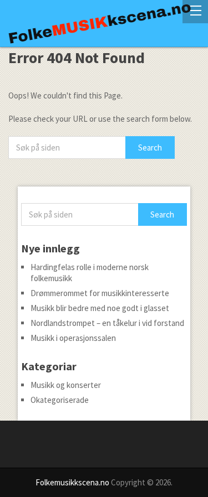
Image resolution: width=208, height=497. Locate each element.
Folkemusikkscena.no (72, 482)
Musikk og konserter (66, 385)
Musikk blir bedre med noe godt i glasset (100, 308)
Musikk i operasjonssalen (73, 338)
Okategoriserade (60, 400)
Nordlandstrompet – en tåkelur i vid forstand (107, 323)
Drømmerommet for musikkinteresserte (100, 293)
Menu (195, 11)
